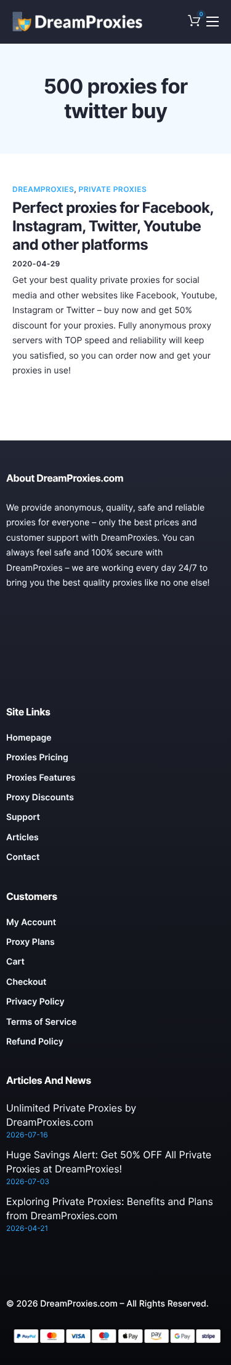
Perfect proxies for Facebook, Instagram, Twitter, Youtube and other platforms (112, 226)
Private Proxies (113, 189)
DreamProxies (43, 189)
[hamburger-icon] (212, 21)
